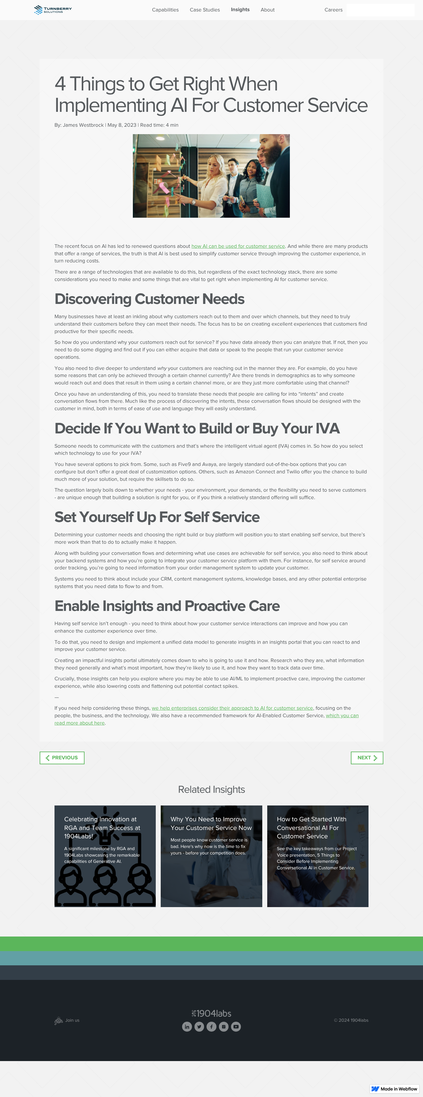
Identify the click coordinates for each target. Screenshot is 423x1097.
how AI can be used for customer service (238, 246)
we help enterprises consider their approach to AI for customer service (232, 708)
